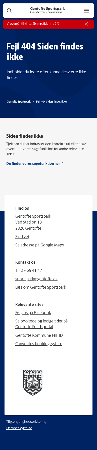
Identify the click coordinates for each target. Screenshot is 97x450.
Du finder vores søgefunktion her (33, 164)
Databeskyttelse (19, 428)
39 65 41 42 (31, 271)
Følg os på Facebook (33, 313)
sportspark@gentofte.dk (36, 279)
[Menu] (86, 10)
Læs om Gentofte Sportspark (40, 288)
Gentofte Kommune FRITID (39, 336)
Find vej (22, 237)
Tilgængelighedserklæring (26, 422)
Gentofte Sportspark (19, 102)
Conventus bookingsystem (38, 344)
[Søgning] (9, 10)
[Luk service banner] (86, 24)
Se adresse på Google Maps (39, 245)
